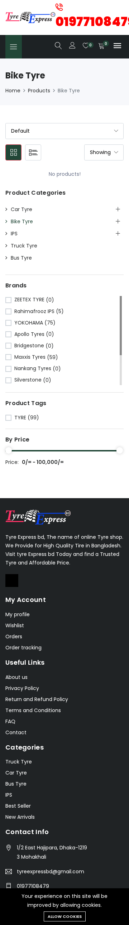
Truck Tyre (24, 245)
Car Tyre (21, 209)
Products (39, 90)
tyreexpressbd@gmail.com (50, 871)
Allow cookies (65, 916)
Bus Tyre (21, 257)
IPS (14, 233)
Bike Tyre (22, 221)
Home (12, 90)
